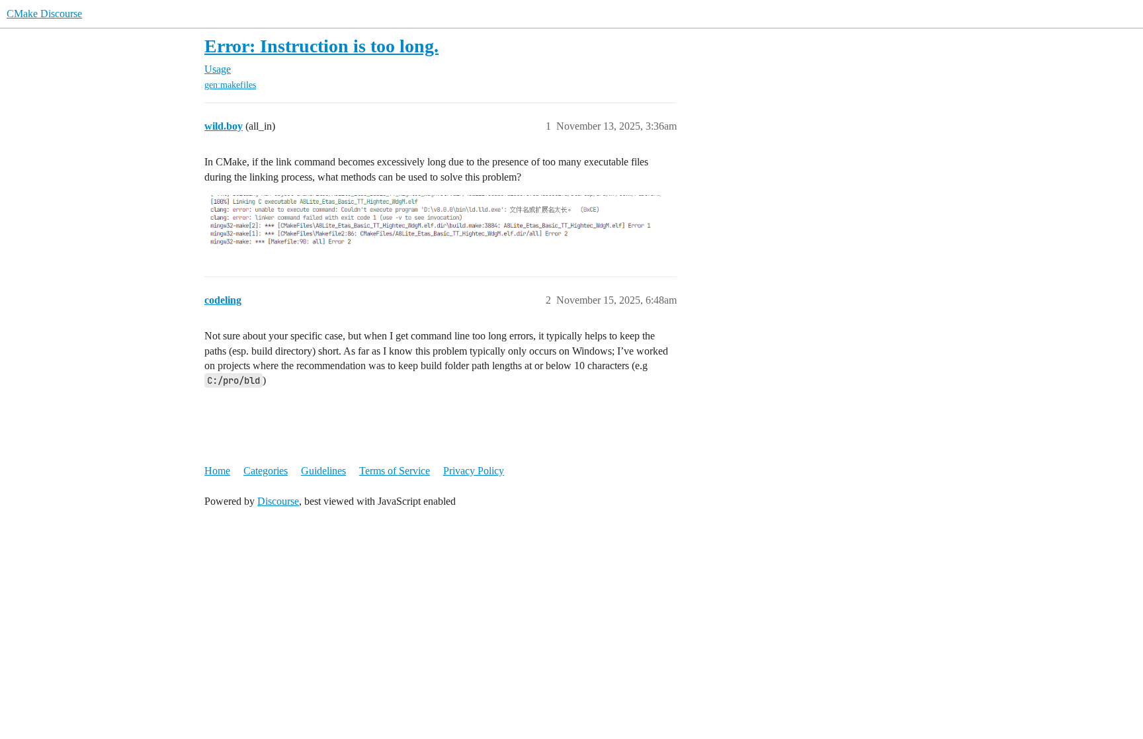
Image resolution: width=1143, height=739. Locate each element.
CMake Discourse (44, 13)
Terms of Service (394, 470)
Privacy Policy (473, 470)
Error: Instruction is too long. (321, 46)
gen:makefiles (230, 85)
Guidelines (323, 470)
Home (217, 470)
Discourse (278, 501)
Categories (265, 470)
